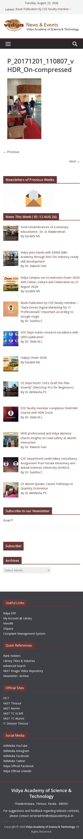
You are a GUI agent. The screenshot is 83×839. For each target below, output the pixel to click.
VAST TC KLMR (13, 713)
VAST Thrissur (12, 703)
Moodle (8, 623)
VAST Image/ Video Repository (23, 671)
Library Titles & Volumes (19, 661)
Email (8, 520)
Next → (74, 161)
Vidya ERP (9, 613)
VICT (6, 698)
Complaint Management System (24, 633)
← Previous (11, 152)
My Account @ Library (17, 618)
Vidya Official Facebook (18, 766)
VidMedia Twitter (14, 761)
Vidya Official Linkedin (17, 771)
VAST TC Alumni (13, 718)
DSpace (8, 628)
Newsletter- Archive (16, 676)
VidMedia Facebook (16, 756)
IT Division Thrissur (15, 723)
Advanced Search (14, 666)
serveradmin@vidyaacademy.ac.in (51, 816)
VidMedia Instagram (16, 751)
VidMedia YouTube (15, 746)
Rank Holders (12, 656)
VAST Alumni (11, 708)
